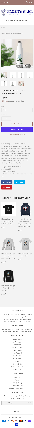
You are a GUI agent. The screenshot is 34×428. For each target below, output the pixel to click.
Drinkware (17, 356)
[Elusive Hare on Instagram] (18, 412)
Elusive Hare (18, 417)
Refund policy (17, 369)
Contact (17, 377)
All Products (17, 342)
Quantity (4, 115)
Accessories (17, 358)
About (17, 380)
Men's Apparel (17, 347)
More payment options (17, 135)
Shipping (4, 101)
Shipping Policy (17, 385)
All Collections (17, 339)
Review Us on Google (17, 388)
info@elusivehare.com (18, 319)
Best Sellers (17, 361)
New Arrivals (17, 364)
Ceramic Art (17, 345)
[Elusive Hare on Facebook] (15, 412)
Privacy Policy (17, 383)
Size (2, 106)
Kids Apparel (17, 353)
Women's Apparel (17, 350)
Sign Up (29, 403)
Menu (6, 2)
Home (3, 27)
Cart (31, 2)
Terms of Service (17, 367)
